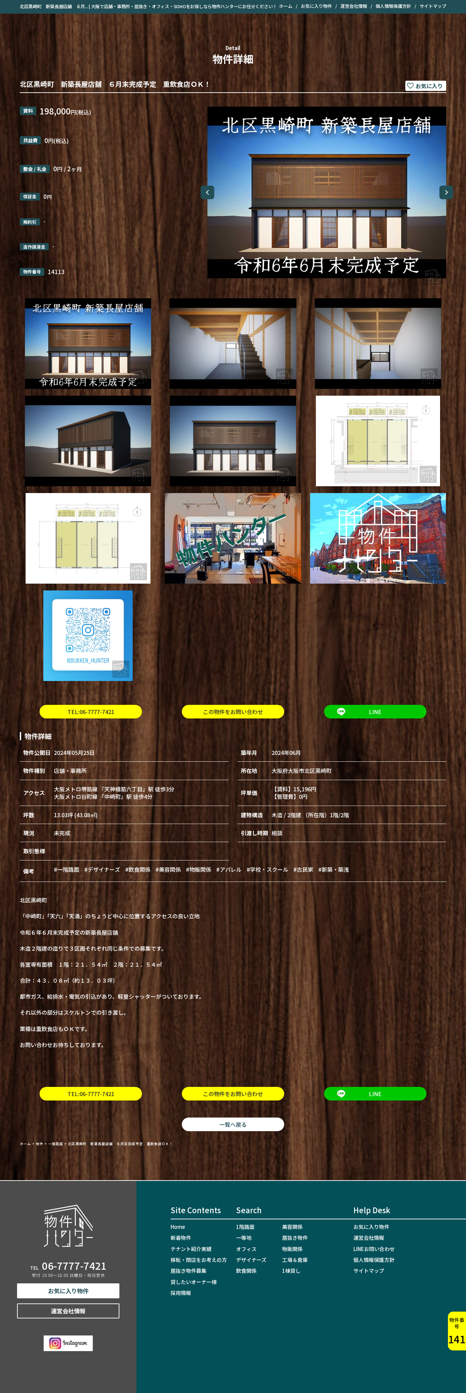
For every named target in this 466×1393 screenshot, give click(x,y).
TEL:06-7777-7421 (91, 712)
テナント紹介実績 (191, 1248)
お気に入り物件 (316, 6)
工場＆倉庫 (295, 1259)
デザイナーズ (251, 1259)
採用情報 (181, 1292)
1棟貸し (291, 1270)
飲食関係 (246, 1270)
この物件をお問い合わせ (233, 712)
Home (178, 1226)
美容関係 (292, 1226)
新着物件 (181, 1237)
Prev (207, 192)
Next (446, 192)
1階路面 (245, 1226)
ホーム (285, 6)
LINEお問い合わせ (374, 1248)
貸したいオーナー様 (194, 1281)
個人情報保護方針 (393, 6)
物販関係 (292, 1248)
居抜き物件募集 (188, 1270)
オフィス (246, 1248)
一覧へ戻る (233, 1124)
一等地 (243, 1237)
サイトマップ (433, 6)
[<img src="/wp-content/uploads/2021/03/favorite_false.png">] (425, 86)
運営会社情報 (353, 6)
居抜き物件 (295, 1237)
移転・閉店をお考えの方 (199, 1259)
